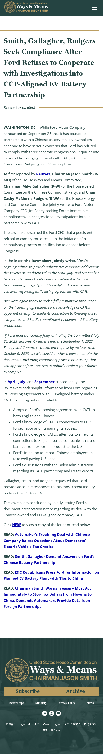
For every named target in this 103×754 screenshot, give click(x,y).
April (12, 381)
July (21, 381)
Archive (75, 691)
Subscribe (28, 691)
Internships (16, 703)
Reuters (43, 173)
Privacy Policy (66, 703)
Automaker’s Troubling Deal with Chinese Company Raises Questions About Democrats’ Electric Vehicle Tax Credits (47, 540)
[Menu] (95, 8)
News (90, 703)
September (44, 381)
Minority (40, 703)
